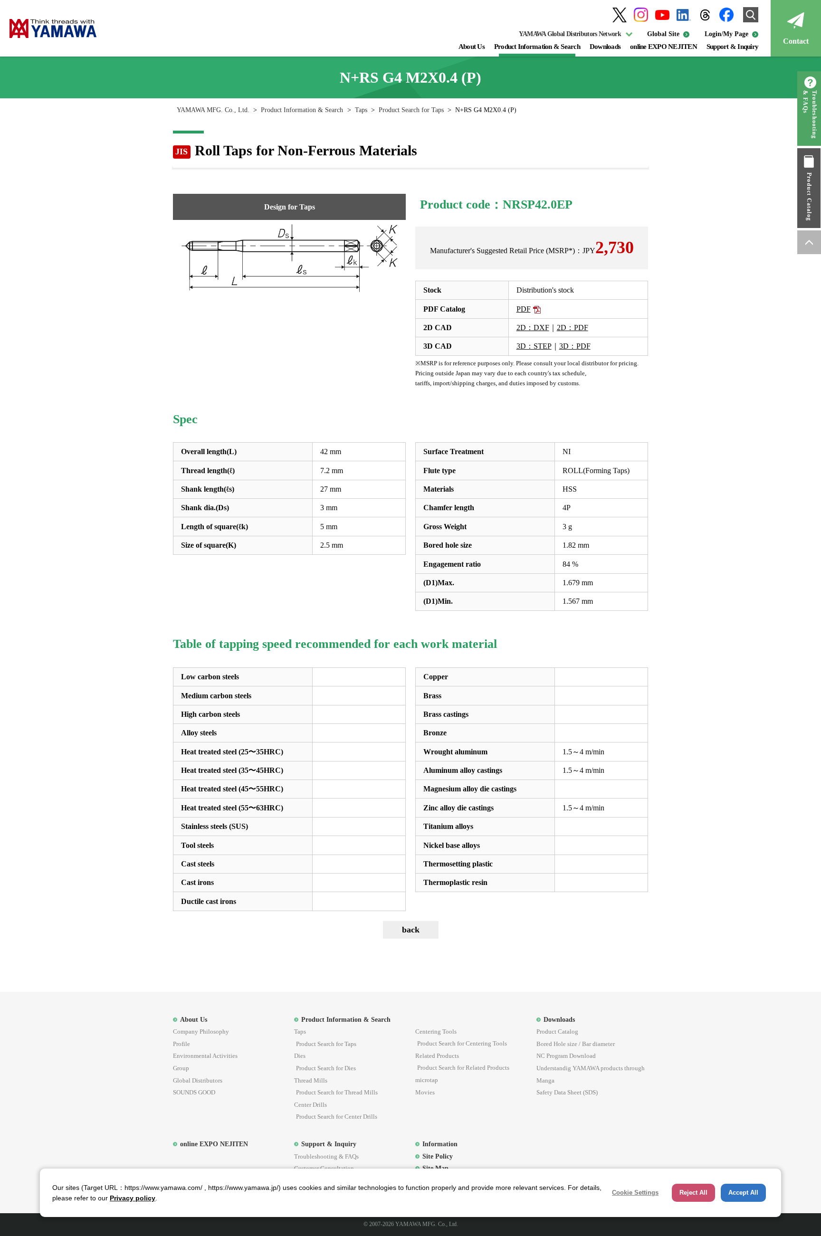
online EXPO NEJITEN (663, 46)
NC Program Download (566, 1055)
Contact (796, 41)
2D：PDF (572, 327)
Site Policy (437, 1156)
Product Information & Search (537, 46)
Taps (361, 110)
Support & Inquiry (732, 46)
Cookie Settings (635, 1192)
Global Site (663, 34)
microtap (426, 1080)
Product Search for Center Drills (336, 1116)
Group (181, 1068)
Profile (181, 1043)
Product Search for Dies (326, 1068)
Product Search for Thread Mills (337, 1092)
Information (440, 1144)
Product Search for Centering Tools (462, 1043)
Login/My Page (726, 34)
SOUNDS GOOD (194, 1092)
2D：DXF (532, 327)
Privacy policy (132, 1198)
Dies (299, 1055)
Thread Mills (310, 1080)
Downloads (605, 46)
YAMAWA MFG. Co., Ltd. (213, 110)
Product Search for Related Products (463, 1067)
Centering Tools (436, 1031)
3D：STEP (534, 346)
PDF (523, 309)
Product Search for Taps (411, 110)
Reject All (693, 1192)
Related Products (437, 1055)
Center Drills (310, 1104)
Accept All (743, 1192)
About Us (471, 46)
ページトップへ (809, 242)
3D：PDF (575, 346)
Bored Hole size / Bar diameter (575, 1043)
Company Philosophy (201, 1031)
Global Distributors (197, 1080)
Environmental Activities (205, 1055)
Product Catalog (809, 196)
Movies (425, 1092)
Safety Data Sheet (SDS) (567, 1092)
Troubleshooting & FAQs (810, 114)
